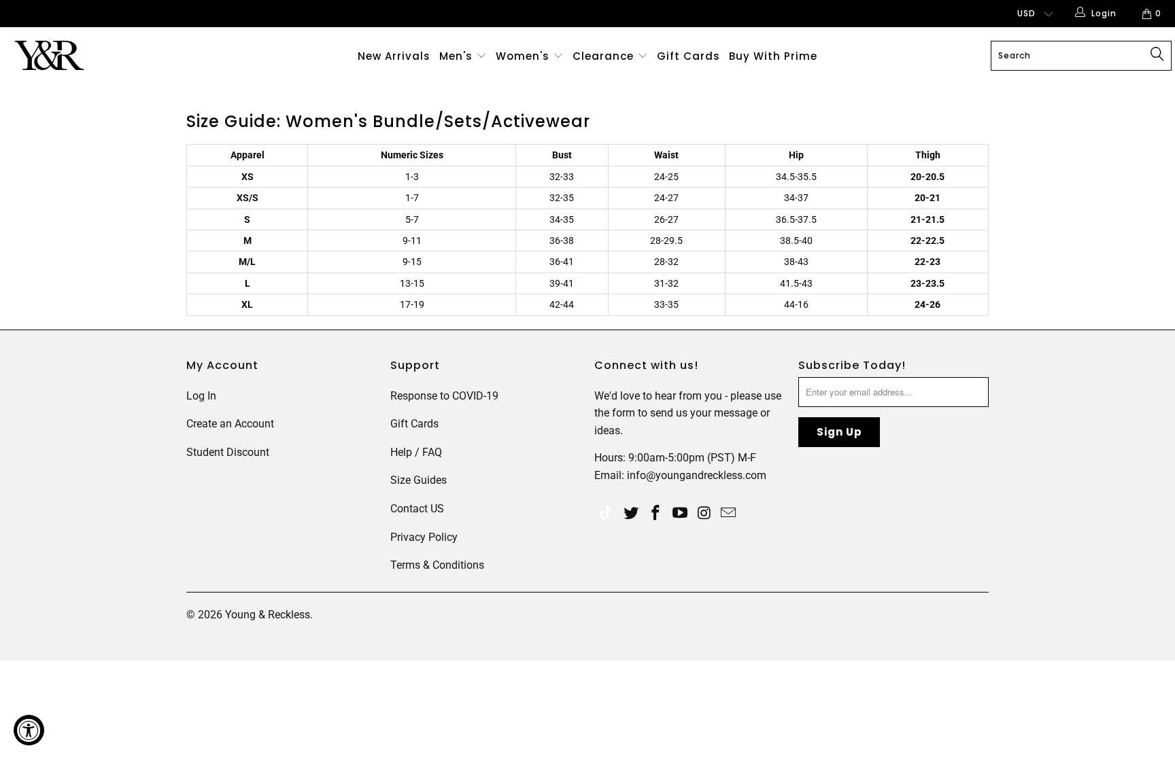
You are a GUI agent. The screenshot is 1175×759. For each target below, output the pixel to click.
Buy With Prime (773, 56)
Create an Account (230, 423)
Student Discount (227, 452)
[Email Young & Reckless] (729, 514)
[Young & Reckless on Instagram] (704, 514)
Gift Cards (688, 56)
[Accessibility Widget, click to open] (29, 730)
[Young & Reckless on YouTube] (680, 514)
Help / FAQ (416, 452)
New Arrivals (394, 56)
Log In (201, 395)
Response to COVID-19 (444, 395)
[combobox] (1081, 56)
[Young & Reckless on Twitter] (606, 514)
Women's (522, 56)
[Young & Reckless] (101, 55)
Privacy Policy (424, 537)
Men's (456, 56)
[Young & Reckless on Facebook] (656, 514)
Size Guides (418, 480)
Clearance (605, 56)
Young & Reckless (267, 614)
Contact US (417, 508)
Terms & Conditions (437, 565)
